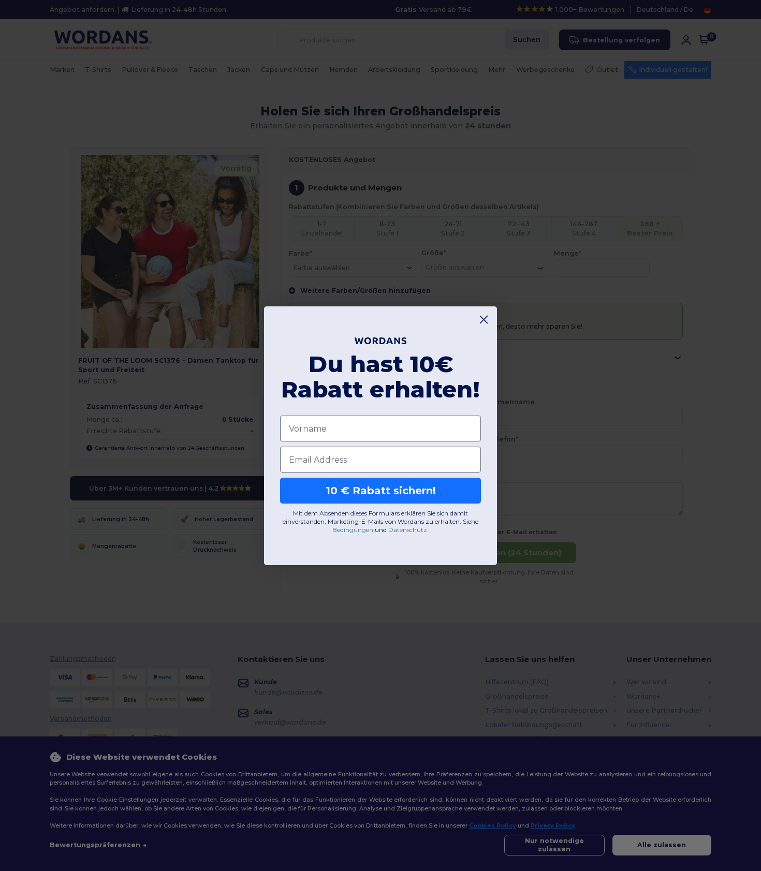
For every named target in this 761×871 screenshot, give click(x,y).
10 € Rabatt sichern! (381, 490)
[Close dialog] (484, 320)
